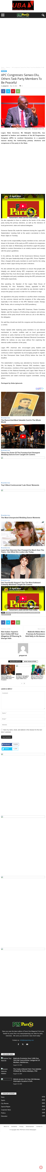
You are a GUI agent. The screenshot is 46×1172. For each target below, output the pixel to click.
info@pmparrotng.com (27, 1040)
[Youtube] (27, 1044)
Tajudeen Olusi (6, 614)
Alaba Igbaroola (10, 612)
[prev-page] (22, 683)
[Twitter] (8, 91)
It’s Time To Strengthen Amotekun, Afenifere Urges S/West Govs (22, 677)
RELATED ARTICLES (15, 661)
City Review (4, 1103)
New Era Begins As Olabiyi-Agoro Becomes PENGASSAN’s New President (7, 678)
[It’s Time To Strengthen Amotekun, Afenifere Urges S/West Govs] (23, 670)
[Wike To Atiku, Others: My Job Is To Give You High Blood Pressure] (38, 670)
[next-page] (24, 683)
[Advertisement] (23, 42)
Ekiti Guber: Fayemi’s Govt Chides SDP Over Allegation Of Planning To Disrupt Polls (11, 635)
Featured (4, 674)
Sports (3, 1100)
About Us (6, 1126)
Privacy (21, 1126)
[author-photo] (23, 648)
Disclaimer (14, 1126)
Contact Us (39, 1126)
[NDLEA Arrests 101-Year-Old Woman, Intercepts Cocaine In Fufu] (6, 1082)
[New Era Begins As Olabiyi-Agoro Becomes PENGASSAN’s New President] (8, 670)
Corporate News (6, 1110)
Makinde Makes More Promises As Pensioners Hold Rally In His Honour (35, 634)
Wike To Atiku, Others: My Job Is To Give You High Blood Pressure (37, 677)
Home (2, 67)
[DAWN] (23, 970)
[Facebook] (3, 91)
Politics (8, 67)
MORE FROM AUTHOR (30, 661)
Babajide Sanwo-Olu (22, 612)
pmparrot (6, 86)
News (2, 1097)
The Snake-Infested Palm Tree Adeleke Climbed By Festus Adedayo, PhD (27, 1070)
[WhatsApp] (18, 91)
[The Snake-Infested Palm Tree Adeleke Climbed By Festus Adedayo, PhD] (6, 1072)
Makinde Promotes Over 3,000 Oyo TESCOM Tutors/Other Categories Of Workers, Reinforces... (26, 1060)
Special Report (5, 1106)
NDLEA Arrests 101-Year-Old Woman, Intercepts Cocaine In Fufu (26, 1080)
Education (4, 1116)
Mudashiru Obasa (34, 612)
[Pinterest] (13, 91)
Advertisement (30, 1126)
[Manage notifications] (41, 1167)
